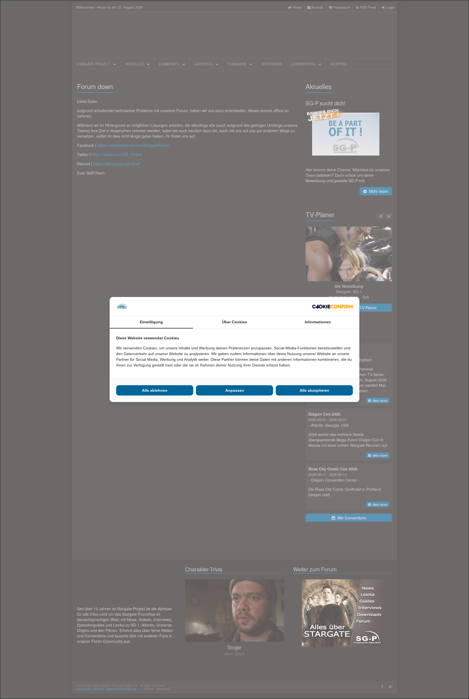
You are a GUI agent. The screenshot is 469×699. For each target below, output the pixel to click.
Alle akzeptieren (314, 390)
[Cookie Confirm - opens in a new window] (332, 306)
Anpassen (234, 390)
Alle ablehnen (154, 390)
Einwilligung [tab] (151, 322)
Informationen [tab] (318, 322)
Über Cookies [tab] (234, 322)
